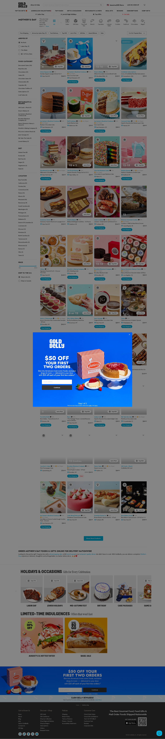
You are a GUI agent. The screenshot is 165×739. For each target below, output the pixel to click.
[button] (82, 369)
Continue (57, 387)
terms (96, 405)
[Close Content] (129, 334)
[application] (159, 733)
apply (90, 405)
